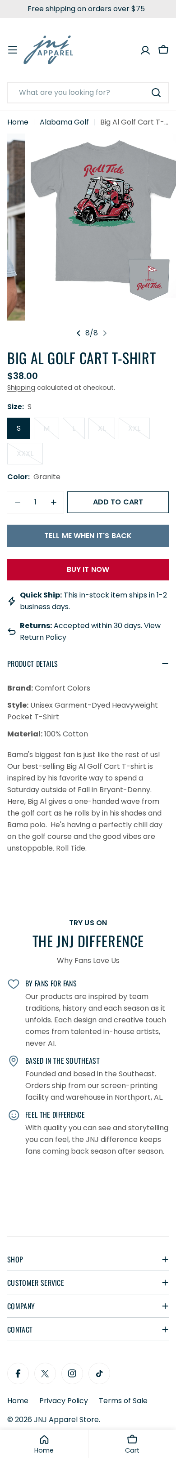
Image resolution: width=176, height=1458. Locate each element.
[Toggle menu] (12, 50)
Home (17, 122)
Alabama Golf (64, 122)
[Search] (156, 92)
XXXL (30, 456)
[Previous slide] (78, 333)
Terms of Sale (123, 1401)
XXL (139, 431)
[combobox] (88, 92)
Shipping (21, 387)
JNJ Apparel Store (66, 1419)
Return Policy (43, 637)
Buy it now (88, 569)
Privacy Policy (63, 1401)
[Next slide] (104, 333)
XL (106, 431)
